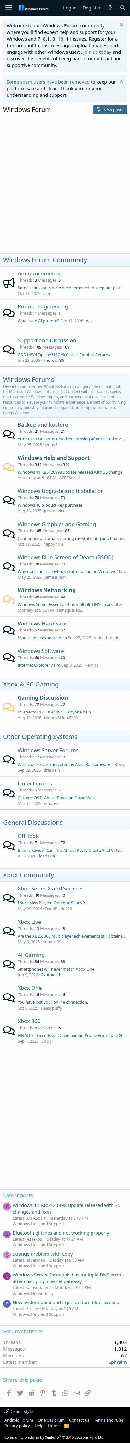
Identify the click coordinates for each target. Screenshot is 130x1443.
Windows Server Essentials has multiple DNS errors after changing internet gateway (68, 1277)
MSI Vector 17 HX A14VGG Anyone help (54, 712)
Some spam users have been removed (48, 82)
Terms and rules (109, 1420)
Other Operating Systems (40, 736)
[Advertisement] (65, 185)
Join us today (97, 52)
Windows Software (41, 650)
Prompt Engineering (43, 306)
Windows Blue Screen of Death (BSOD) (65, 557)
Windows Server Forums (48, 750)
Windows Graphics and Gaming (57, 524)
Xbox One (30, 987)
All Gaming (31, 954)
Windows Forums (28, 379)
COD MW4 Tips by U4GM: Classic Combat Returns (64, 354)
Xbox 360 (29, 1021)
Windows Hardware (42, 623)
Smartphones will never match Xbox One (56, 969)
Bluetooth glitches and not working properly (61, 1233)
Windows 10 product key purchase (50, 505)
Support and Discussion (47, 340)
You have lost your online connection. (53, 1002)
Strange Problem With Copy (43, 1254)
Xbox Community (28, 875)
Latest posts (18, 1195)
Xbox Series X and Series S (50, 888)
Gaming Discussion (43, 697)
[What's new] (110, 8)
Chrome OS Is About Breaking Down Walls (57, 798)
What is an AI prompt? (38, 320)
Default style (21, 1411)
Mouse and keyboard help (42, 638)
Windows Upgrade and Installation (61, 490)
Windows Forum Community (45, 260)
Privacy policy (17, 1426)
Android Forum (18, 1420)
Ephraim (118, 1362)
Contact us (79, 1420)
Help (39, 1426)
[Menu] (8, 8)
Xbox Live (29, 921)
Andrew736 (53, 360)
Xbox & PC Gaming (31, 684)
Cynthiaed (50, 975)
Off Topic (28, 836)
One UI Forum (51, 1420)
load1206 (47, 856)
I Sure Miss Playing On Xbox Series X (52, 903)
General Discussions (33, 822)
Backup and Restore (43, 424)
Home (54, 1426)
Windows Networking (47, 590)
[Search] (122, 8)
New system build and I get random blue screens (66, 1302)
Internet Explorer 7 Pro (39, 665)
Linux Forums (35, 783)
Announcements (39, 273)
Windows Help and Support (54, 457)
